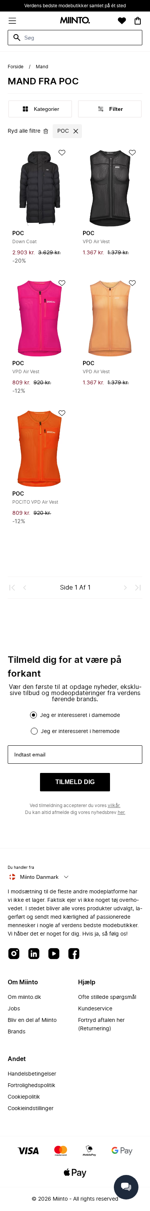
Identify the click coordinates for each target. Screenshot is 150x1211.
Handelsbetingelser (32, 1074)
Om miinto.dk (24, 997)
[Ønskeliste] (121, 21)
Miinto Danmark (39, 877)
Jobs (14, 1009)
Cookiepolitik (24, 1097)
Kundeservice (95, 1009)
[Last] (137, 588)
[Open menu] (12, 21)
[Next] (125, 587)
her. (121, 812)
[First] (12, 588)
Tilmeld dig (75, 782)
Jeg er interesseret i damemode (80, 715)
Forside (15, 66)
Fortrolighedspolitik (31, 1085)
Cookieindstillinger (30, 1108)
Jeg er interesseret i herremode (80, 731)
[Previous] (24, 587)
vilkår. (114, 805)
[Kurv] (137, 21)
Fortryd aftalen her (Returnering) (101, 1024)
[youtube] (54, 954)
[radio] (33, 715)
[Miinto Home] (75, 20)
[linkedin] (34, 954)
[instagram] (14, 954)
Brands (16, 1032)
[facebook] (74, 954)
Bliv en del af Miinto (32, 1020)
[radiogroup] (75, 723)
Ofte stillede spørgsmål (107, 997)
